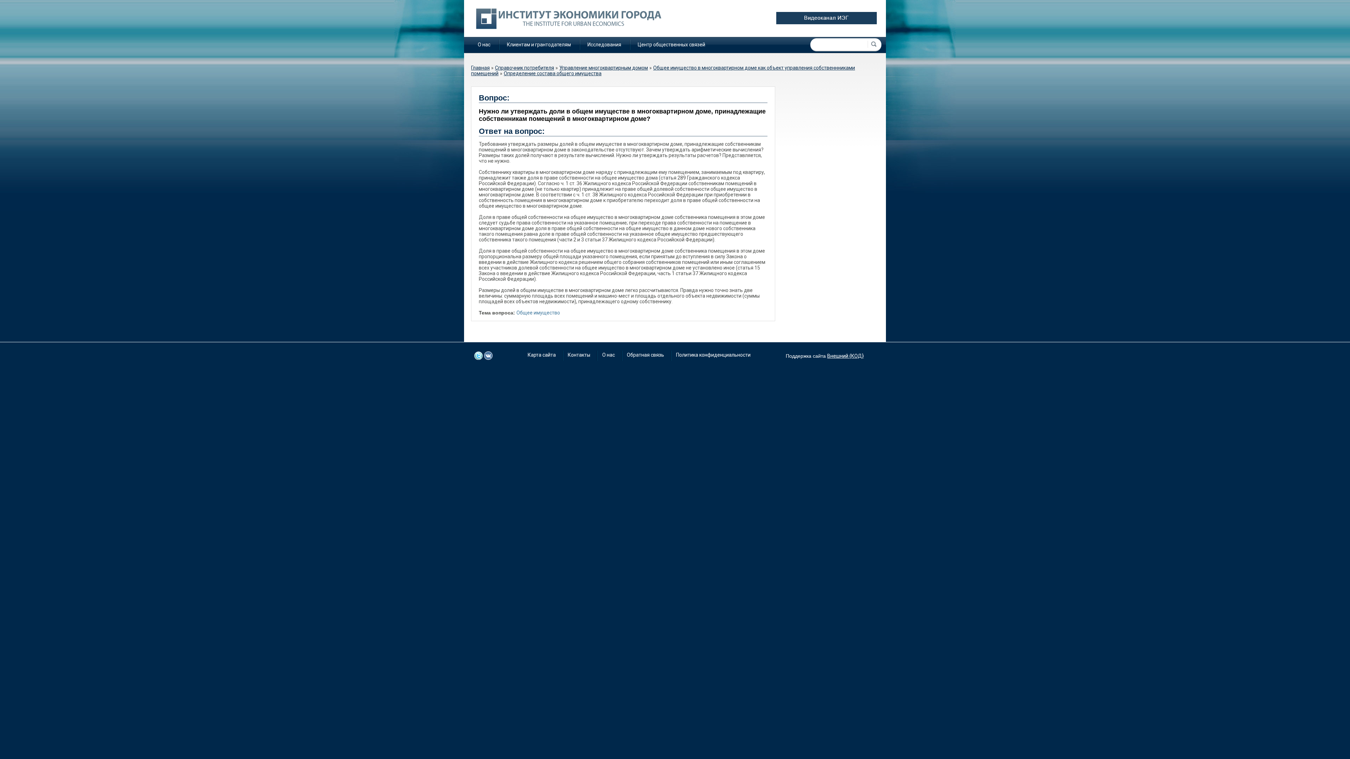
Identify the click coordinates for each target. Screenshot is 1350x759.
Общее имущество (538, 313)
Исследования (604, 44)
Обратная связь (645, 355)
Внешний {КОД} (845, 356)
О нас (484, 44)
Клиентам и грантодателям (539, 44)
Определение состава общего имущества (553, 73)
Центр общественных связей (671, 44)
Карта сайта (542, 355)
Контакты (579, 355)
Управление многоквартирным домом (603, 68)
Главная (480, 68)
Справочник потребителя (524, 68)
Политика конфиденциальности (713, 355)
